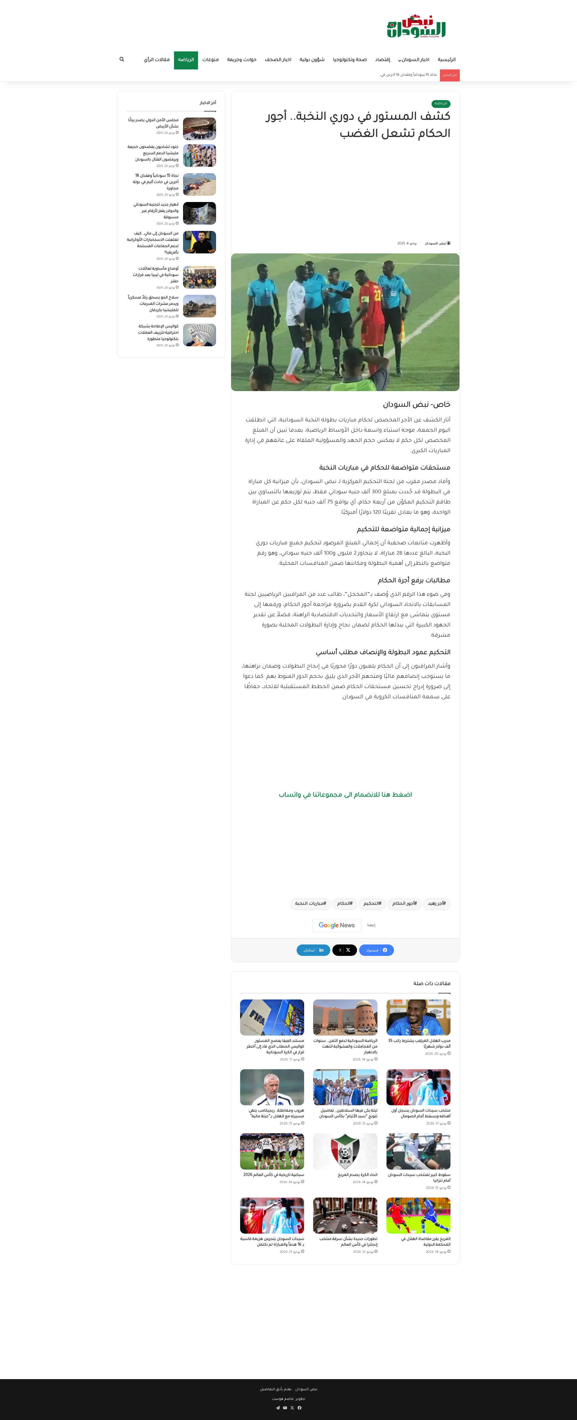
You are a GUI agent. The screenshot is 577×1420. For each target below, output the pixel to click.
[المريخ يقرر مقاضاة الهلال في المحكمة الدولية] (418, 1216)
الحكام (343, 904)
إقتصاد (382, 60)
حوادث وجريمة (241, 60)
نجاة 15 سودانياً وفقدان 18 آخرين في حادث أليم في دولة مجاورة (387, 75)
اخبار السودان (415, 60)
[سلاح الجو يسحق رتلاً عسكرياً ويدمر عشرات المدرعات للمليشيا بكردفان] (199, 306)
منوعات (210, 60)
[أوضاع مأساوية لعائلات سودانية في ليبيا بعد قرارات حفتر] (199, 277)
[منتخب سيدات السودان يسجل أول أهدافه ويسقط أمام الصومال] (418, 1087)
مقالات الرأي (157, 60)
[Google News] (337, 925)
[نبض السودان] (418, 25)
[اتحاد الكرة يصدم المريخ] (345, 1151)
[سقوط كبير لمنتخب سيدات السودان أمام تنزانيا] (418, 1151)
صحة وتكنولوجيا (350, 60)
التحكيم (371, 904)
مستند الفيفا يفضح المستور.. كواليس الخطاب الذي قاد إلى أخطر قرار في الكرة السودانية (275, 1047)
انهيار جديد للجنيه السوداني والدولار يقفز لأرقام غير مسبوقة (156, 211)
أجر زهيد (435, 904)
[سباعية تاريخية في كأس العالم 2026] (272, 1151)
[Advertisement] (345, 192)
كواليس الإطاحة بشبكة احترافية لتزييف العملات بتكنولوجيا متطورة (158, 333)
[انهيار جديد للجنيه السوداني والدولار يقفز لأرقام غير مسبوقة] (199, 213)
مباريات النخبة (309, 904)
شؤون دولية (312, 60)
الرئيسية (447, 60)
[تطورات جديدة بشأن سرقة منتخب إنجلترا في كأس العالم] (345, 1216)
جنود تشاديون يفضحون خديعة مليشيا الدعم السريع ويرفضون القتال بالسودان (153, 153)
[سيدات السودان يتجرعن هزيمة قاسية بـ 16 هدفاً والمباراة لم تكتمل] (272, 1216)
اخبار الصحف (278, 60)
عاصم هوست (283, 1399)
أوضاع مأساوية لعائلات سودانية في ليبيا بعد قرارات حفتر (156, 275)
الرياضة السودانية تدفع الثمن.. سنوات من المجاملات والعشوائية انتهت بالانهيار (345, 1047)
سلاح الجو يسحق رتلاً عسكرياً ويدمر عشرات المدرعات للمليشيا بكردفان (153, 304)
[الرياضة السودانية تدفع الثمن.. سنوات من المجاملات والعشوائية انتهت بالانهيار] (345, 1017)
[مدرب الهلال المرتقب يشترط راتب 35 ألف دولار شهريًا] (418, 1017)
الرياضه (186, 60)
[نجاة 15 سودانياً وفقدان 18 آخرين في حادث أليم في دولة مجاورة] (199, 184)
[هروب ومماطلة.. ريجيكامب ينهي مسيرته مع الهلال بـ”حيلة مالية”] (272, 1087)
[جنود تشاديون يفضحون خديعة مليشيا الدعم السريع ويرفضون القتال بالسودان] (199, 155)
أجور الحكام (403, 904)
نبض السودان (435, 244)
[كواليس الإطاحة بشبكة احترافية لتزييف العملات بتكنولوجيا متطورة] (199, 335)
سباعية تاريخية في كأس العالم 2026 (273, 1175)
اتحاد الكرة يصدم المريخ (357, 1175)
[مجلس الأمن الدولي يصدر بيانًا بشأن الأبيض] (199, 129)
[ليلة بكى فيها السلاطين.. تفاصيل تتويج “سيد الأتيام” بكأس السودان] (345, 1087)
